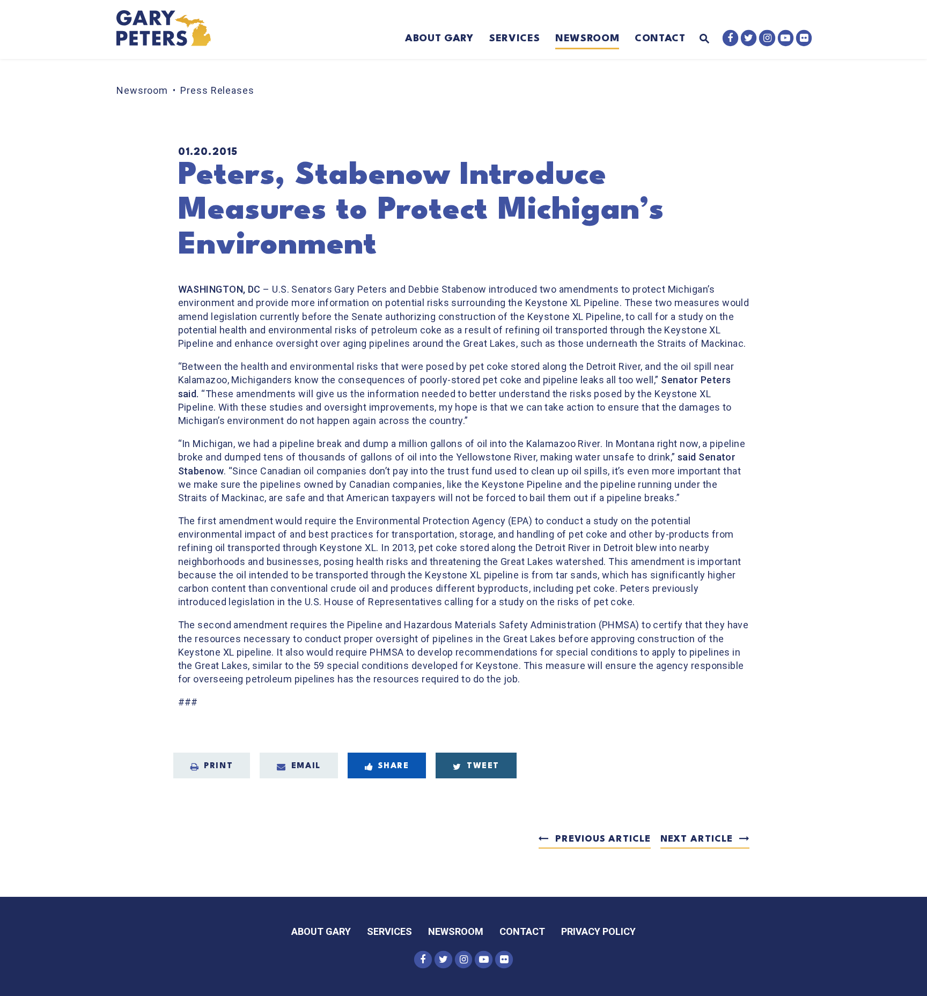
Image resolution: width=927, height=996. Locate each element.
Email (306, 766)
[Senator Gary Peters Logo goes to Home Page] (170, 29)
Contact (660, 38)
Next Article (696, 839)
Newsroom (587, 38)
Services (514, 38)
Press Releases (217, 90)
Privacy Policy (598, 931)
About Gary (439, 38)
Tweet (483, 766)
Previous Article (602, 839)
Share (393, 766)
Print (218, 766)
